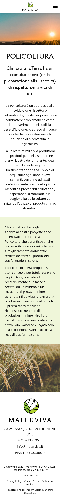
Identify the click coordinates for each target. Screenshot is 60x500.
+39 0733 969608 (30, 440)
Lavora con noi (30, 475)
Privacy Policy (14, 481)
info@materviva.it (30, 446)
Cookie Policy (31, 481)
